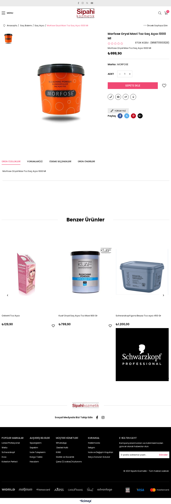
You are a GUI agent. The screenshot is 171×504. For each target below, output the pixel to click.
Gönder (163, 454)
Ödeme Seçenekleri (60, 161)
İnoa (4, 457)
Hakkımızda (94, 442)
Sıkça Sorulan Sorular (99, 457)
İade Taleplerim (38, 452)
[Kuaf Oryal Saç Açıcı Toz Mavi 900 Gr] (85, 272)
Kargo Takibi (36, 457)
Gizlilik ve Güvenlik (65, 457)
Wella (4, 447)
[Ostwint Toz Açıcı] (28, 272)
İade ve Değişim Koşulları (100, 452)
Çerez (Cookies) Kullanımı (69, 461)
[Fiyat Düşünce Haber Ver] (133, 97)
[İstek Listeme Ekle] (118, 97)
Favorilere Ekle (53, 325)
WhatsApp (61, 442)
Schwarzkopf (8, 452)
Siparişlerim (36, 442)
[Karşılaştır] (126, 97)
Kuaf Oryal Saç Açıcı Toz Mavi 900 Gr (78, 315)
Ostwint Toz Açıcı (11, 315)
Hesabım (34, 461)
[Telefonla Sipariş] (111, 97)
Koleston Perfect (10, 461)
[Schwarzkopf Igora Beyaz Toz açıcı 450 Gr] (142, 272)
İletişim (91, 447)
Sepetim (34, 447)
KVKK (58, 452)
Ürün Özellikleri (11, 161)
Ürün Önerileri (86, 161)
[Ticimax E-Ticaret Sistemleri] (86, 501)
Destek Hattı (62, 447)
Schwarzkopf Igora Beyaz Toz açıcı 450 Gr (138, 315)
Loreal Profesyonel (11, 442)
